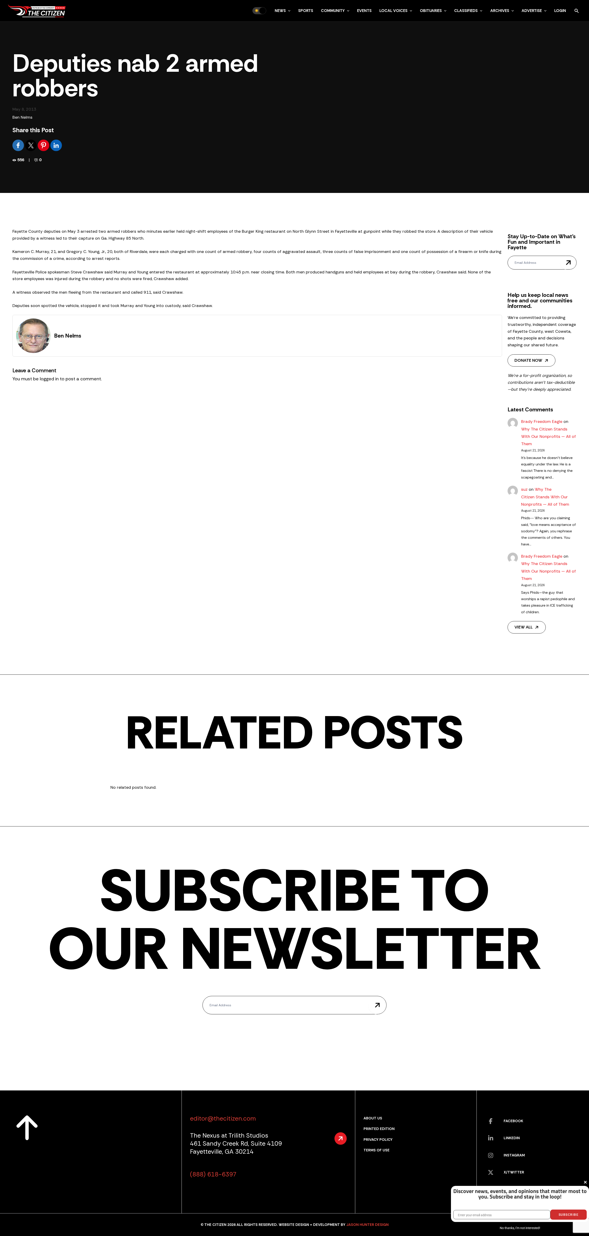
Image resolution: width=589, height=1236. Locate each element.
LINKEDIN (512, 1138)
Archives (499, 10)
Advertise (532, 10)
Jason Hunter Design (367, 1224)
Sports (305, 10)
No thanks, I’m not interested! (520, 1228)
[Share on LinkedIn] (56, 145)
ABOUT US (373, 1118)
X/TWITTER (514, 1172)
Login (560, 10)
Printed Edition (379, 1128)
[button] (288, 10)
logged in (49, 379)
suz (524, 489)
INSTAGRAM (514, 1155)
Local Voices (393, 10)
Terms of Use (377, 1150)
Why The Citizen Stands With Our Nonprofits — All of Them (548, 436)
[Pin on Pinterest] (44, 145)
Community (333, 10)
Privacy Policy (378, 1139)
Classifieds (466, 10)
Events (364, 10)
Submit (568, 263)
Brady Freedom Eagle (541, 421)
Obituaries (431, 10)
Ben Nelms (22, 117)
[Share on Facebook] (18, 145)
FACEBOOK (513, 1120)
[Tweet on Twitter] (31, 145)
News (280, 10)
